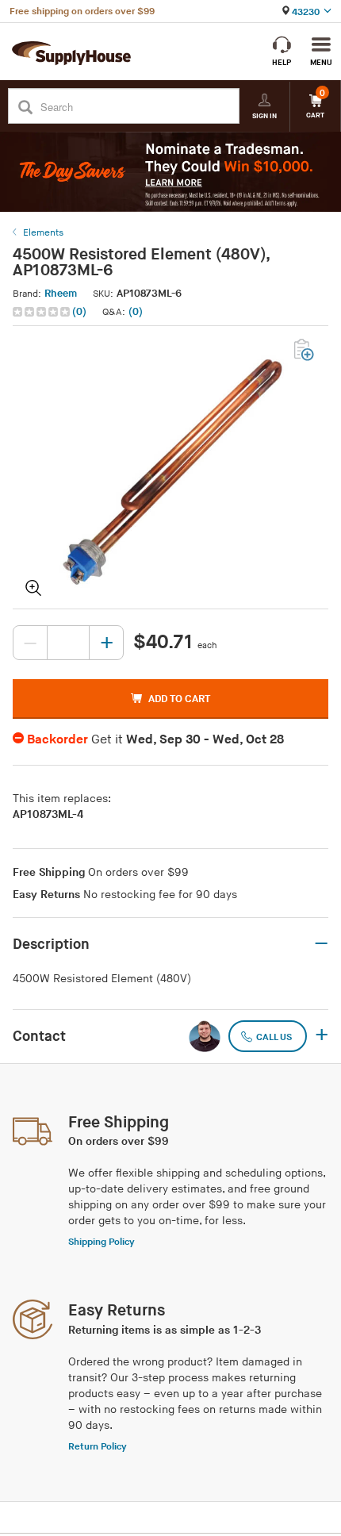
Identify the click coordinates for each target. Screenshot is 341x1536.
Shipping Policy (101, 1242)
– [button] (321, 944)
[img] (42, 312)
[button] (51, 312)
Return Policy (97, 1447)
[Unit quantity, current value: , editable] (68, 642)
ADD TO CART (179, 699)
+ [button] (321, 1036)
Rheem (60, 293)
